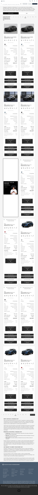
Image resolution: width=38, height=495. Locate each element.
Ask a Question (10, 79)
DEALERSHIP (31, 469)
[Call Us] (30, 1)
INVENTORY (5, 469)
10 (32, 16)
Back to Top (32, 414)
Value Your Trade (11, 81)
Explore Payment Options (11, 87)
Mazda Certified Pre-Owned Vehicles (6, 476)
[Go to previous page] (11, 17)
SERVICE (13, 469)
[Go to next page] (28, 414)
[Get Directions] (32, 1)
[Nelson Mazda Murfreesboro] (21, 3)
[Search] (35, 1)
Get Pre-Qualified (10, 84)
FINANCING (22, 469)
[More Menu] (1, 3)
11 (35, 16)
